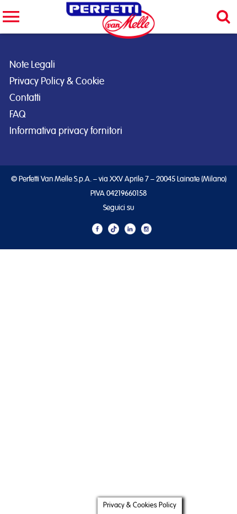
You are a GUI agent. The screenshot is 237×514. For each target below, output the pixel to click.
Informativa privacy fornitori (65, 131)
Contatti (25, 98)
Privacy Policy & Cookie (56, 82)
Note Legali (32, 65)
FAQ (17, 115)
